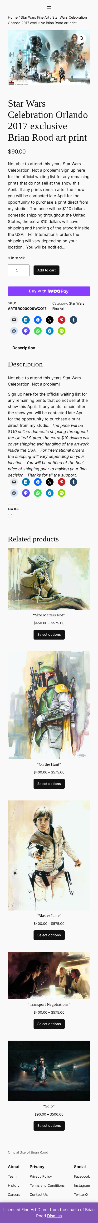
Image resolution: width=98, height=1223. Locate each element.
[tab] (49, 348)
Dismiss (54, 1215)
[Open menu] (49, 7)
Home (13, 17)
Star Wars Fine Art (35, 17)
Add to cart (46, 270)
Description (23, 347)
